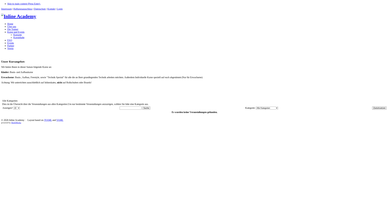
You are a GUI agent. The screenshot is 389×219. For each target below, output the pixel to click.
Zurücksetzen (379, 108)
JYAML (48, 120)
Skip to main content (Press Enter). (24, 3)
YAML (59, 120)
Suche (146, 108)
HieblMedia (16, 123)
